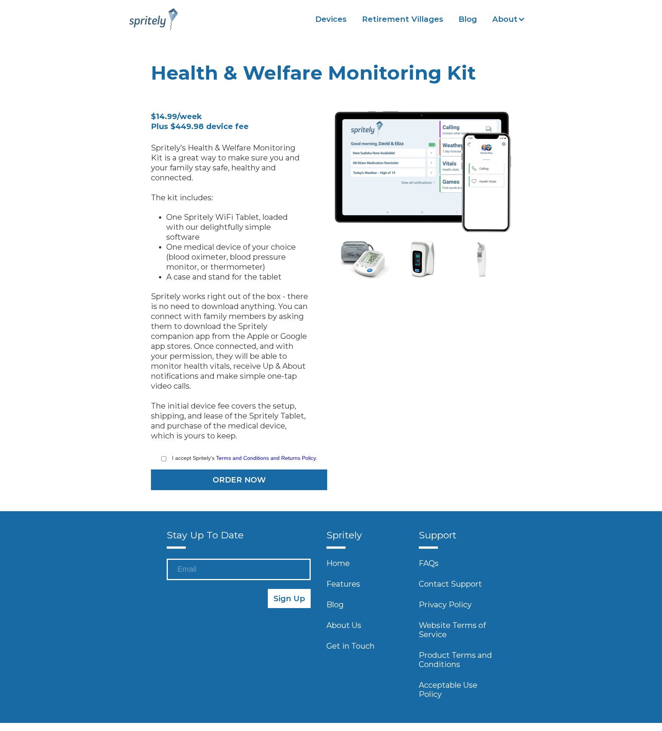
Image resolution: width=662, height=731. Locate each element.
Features (343, 583)
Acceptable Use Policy (448, 689)
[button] (509, 19)
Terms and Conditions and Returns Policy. (266, 458)
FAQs (429, 562)
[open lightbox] (423, 169)
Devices (331, 19)
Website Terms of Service (452, 629)
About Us (343, 625)
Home (338, 562)
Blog (468, 19)
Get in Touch (350, 645)
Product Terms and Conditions (455, 659)
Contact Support (450, 583)
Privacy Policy (445, 604)
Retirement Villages (402, 19)
